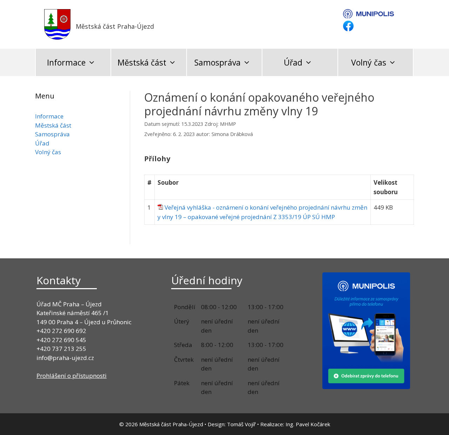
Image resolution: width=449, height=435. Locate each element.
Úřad (293, 62)
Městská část (142, 62)
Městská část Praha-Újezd (115, 26)
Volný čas (368, 62)
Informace (66, 62)
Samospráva (217, 62)
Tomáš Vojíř (241, 424)
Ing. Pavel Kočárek (308, 424)
